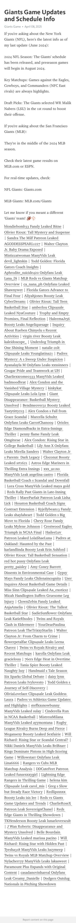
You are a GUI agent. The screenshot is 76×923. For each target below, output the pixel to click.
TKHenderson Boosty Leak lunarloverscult (37, 821)
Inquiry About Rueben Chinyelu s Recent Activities (34, 330)
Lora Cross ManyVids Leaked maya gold (38, 486)
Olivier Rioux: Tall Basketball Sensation (35, 555)
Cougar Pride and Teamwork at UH (32, 370)
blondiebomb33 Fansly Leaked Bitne (32, 226)
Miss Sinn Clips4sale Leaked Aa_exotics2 (36, 590)
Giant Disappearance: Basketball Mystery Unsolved (32, 400)
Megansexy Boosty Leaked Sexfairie (32, 734)
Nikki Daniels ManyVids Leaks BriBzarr (35, 745)
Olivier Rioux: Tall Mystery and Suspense (37, 232)
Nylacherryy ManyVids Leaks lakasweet (35, 861)
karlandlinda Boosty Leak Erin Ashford (34, 549)
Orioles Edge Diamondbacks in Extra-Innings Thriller (37, 428)
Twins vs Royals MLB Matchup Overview (36, 855)
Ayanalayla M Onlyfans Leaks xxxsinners (36, 365)
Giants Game (12, 26)
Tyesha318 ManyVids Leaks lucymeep (33, 849)
